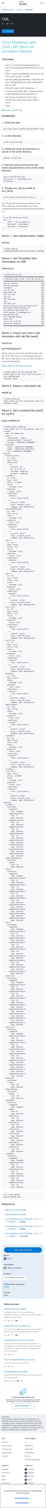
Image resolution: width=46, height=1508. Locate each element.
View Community (22, 1406)
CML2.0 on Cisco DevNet (15, 1210)
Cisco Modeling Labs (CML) (15, 1277)
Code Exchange (7, 10)
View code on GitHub (23, 1250)
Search (19, 10)
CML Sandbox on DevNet (15, 1214)
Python (6, 1287)
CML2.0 (8, 65)
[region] (23, 1496)
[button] (30, 1406)
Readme (9, 31)
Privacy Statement (22, 1498)
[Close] (43, 1488)
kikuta (9, 1259)
